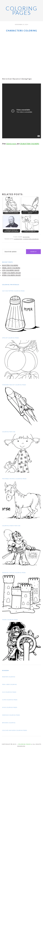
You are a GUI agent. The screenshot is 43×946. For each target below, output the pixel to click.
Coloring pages (21, 10)
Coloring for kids (8, 431)
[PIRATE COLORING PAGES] (21, 660)
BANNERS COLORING (8, 722)
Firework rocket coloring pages (14, 384)
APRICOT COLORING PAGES (10, 337)
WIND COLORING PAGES (11, 275)
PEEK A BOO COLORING (11, 268)
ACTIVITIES (26, 236)
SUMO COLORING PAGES (11, 273)
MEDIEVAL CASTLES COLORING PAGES (14, 572)
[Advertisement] (21, 55)
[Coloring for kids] (21, 472)
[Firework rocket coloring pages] (21, 425)
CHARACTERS (18, 239)
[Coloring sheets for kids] (21, 566)
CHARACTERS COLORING (29, 144)
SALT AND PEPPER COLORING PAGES (13, 291)
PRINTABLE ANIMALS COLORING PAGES (14, 478)
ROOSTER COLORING (10, 265)
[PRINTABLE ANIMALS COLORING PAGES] (21, 519)
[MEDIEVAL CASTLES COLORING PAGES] (21, 613)
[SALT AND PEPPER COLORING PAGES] (21, 331)
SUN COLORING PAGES (10, 270)
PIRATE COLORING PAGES (10, 619)
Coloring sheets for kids (11, 525)
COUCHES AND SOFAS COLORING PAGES (14, 730)
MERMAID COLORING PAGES (11, 715)
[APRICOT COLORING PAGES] (21, 378)
